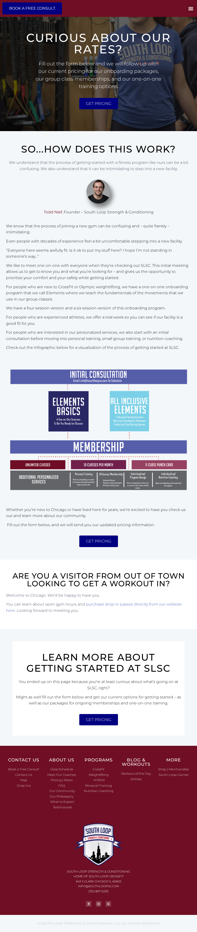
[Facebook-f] (88, 903)
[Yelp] (108, 903)
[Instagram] (98, 903)
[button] (191, 9)
